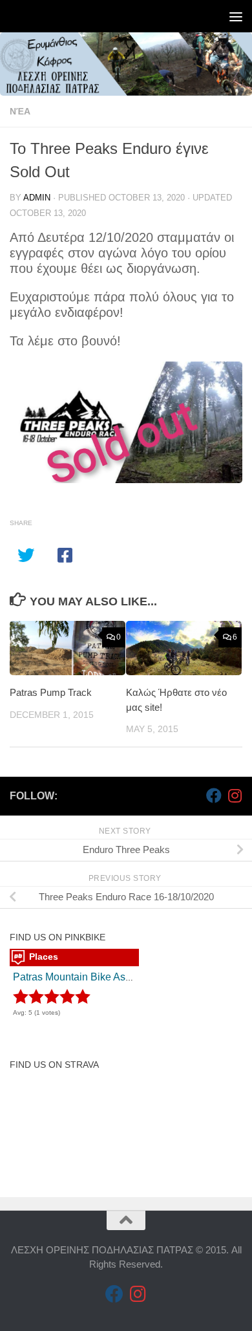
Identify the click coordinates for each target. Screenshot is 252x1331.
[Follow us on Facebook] (214, 795)
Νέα (20, 111)
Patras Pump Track (51, 692)
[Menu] (236, 16)
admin (36, 197)
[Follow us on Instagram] (234, 795)
